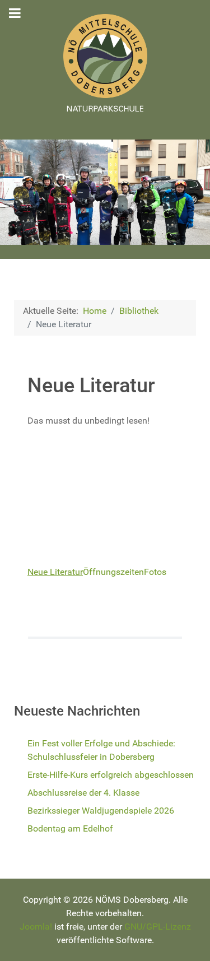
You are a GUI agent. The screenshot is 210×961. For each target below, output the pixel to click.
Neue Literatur (55, 572)
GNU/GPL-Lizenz (157, 926)
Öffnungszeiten (113, 572)
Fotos (155, 572)
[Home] (105, 63)
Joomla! (36, 926)
